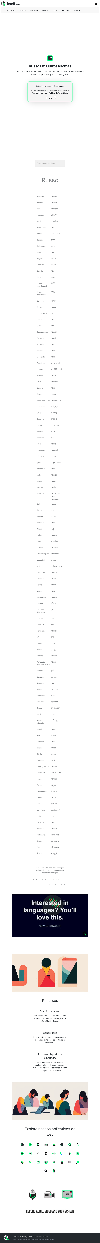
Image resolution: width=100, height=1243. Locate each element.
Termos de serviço (39, 93)
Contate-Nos (49, 1239)
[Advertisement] (50, 32)
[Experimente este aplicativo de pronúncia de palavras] (50, 916)
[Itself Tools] (50, 1201)
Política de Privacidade (58, 93)
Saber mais (58, 86)
